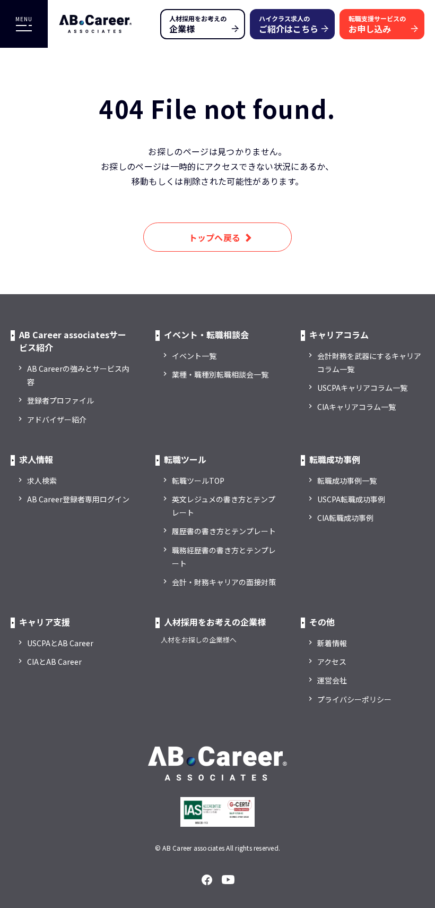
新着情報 (332, 643)
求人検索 (42, 480)
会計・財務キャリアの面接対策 (224, 582)
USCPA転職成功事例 (351, 499)
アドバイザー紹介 (56, 419)
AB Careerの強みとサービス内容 (78, 375)
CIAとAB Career (54, 661)
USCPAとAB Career (60, 643)
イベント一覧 (194, 355)
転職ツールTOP (198, 480)
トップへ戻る (215, 237)
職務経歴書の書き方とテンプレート (224, 557)
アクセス (331, 661)
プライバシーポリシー (354, 699)
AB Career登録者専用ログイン (78, 499)
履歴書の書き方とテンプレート (224, 531)
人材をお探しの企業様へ (199, 640)
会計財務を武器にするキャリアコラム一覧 (369, 362)
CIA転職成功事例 (345, 517)
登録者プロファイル (60, 400)
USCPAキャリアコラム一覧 (362, 387)
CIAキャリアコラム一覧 (356, 406)
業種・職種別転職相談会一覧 (220, 374)
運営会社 (332, 680)
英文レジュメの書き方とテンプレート (223, 506)
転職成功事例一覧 (347, 480)
